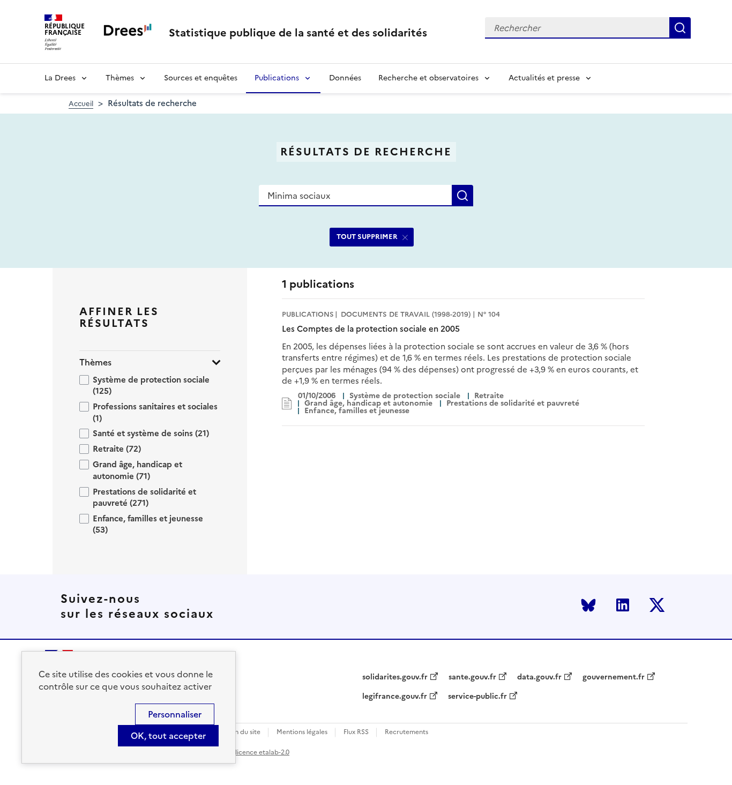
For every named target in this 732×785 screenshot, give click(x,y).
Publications (277, 78)
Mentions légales (302, 732)
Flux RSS (356, 732)
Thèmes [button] (95, 362)
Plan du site (243, 732)
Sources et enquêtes (200, 78)
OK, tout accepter (168, 735)
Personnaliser (174, 714)
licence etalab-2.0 (262, 752)
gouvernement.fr (613, 677)
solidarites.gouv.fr (395, 677)
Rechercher (680, 28)
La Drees (60, 78)
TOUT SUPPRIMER (367, 236)
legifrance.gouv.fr (394, 696)
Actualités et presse (544, 78)
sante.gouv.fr (472, 677)
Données (345, 78)
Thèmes (120, 78)
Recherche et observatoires (428, 78)
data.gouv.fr (539, 677)
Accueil (81, 104)
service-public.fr (477, 696)
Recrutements (406, 732)
